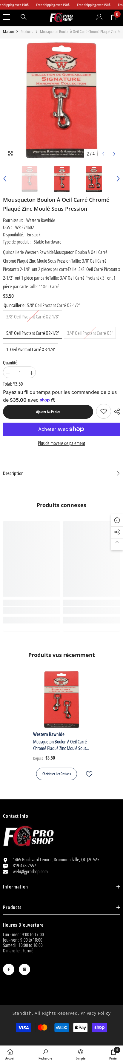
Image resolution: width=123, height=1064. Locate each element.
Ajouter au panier (48, 411)
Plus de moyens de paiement (61, 443)
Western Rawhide (40, 220)
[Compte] (99, 17)
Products (27, 31)
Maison (8, 31)
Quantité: (11, 362)
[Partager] (115, 411)
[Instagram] (24, 969)
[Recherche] (23, 17)
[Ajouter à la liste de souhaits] (86, 774)
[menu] (6, 17)
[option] (61, 100)
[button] (103, 154)
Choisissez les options (56, 773)
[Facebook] (8, 969)
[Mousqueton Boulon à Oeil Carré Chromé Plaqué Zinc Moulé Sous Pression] (61, 699)
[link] (103, 411)
